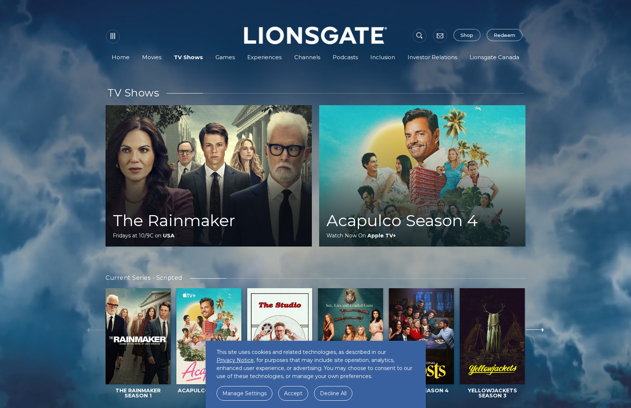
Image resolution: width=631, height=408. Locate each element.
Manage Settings (244, 393)
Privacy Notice (235, 360)
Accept (293, 393)
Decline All (333, 393)
